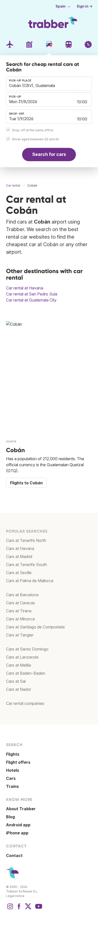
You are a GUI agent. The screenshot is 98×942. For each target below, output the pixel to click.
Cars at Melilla (18, 665)
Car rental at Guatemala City (31, 300)
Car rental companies (25, 703)
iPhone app (17, 832)
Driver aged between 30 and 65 (35, 139)
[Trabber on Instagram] (10, 908)
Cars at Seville (19, 572)
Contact (14, 855)
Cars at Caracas (20, 602)
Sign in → (84, 6)
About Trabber (21, 808)
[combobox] (49, 83)
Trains (12, 786)
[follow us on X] (28, 908)
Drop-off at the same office (32, 130)
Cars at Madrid (19, 556)
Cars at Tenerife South (26, 564)
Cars (11, 778)
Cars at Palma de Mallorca (29, 580)
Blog (10, 816)
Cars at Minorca (20, 618)
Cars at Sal (16, 681)
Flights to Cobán (26, 482)
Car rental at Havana (24, 287)
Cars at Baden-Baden (25, 673)
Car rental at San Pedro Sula (31, 293)
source (11, 441)
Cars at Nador (18, 689)
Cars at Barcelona (22, 594)
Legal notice (15, 896)
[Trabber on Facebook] (19, 908)
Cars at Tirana (18, 610)
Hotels (12, 770)
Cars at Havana (20, 548)
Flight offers (18, 762)
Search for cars (49, 154)
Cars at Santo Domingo (27, 649)
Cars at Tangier (19, 634)
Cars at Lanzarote (22, 657)
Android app (18, 824)
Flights (12, 754)
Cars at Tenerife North (26, 540)
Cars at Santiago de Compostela (35, 626)
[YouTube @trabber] (38, 908)
